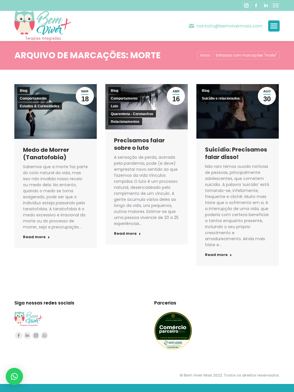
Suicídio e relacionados (221, 98)
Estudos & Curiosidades (39, 106)
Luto (114, 106)
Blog (23, 91)
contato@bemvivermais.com (229, 26)
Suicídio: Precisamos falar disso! (236, 153)
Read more (34, 237)
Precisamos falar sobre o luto (139, 144)
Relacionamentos (125, 122)
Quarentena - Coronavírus (132, 114)
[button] (14, 376)
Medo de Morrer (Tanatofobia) (46, 153)
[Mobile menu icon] (274, 26)
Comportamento (33, 98)
